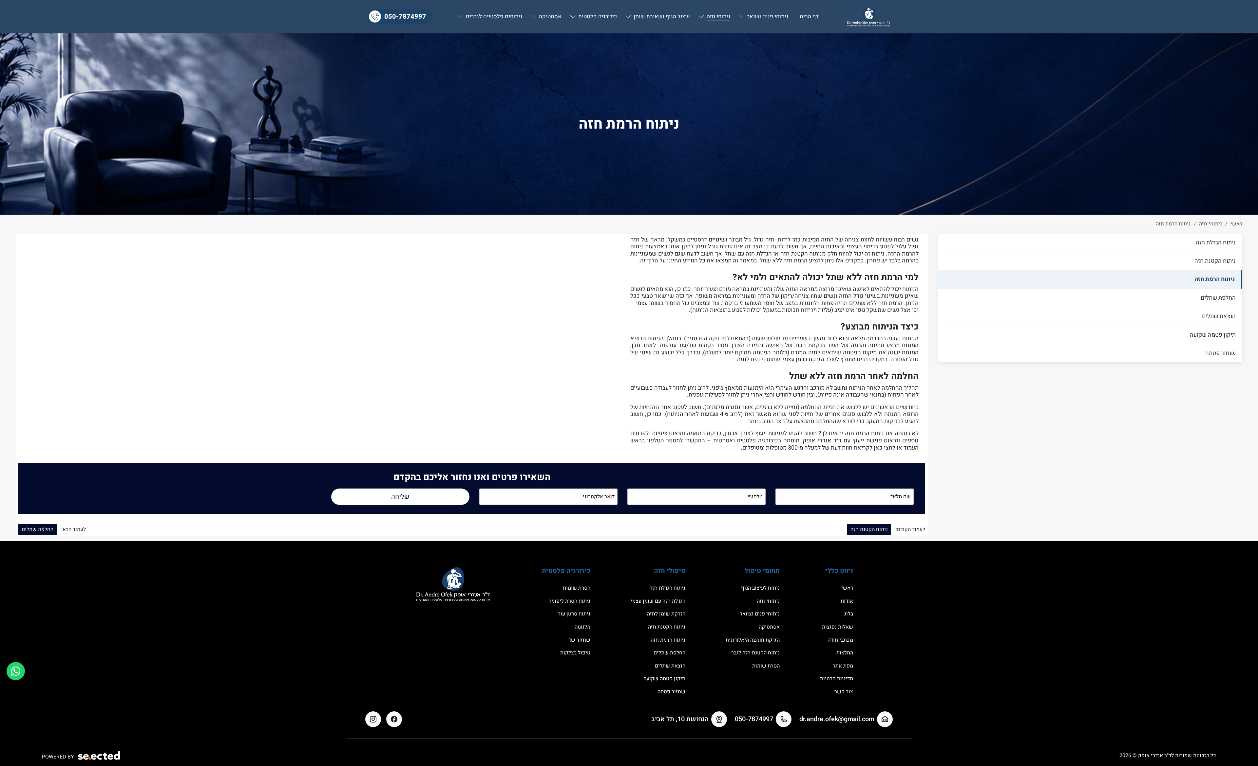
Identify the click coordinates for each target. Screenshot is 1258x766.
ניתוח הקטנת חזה (1215, 261)
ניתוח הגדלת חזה (1216, 242)
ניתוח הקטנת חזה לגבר (755, 653)
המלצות (844, 653)
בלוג (848, 614)
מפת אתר (843, 666)
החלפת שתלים (1218, 298)
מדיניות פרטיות (836, 678)
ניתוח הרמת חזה (1214, 279)
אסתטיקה (769, 627)
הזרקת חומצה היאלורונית (753, 640)
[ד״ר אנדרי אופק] (869, 17)
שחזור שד (579, 640)
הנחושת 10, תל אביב (680, 719)
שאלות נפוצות (837, 627)
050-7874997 (405, 16)
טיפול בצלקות (575, 653)
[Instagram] (373, 719)
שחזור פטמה (1220, 353)
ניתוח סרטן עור (574, 614)
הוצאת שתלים (1219, 316)
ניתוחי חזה (768, 601)
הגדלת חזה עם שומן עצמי (658, 601)
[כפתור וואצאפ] (16, 671)
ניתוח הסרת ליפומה (569, 601)
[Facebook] (394, 719)
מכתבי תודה (840, 640)
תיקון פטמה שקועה (1213, 334)
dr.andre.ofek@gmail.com (836, 719)
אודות (847, 601)
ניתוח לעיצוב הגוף (760, 588)
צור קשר (843, 691)
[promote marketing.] (99, 756)
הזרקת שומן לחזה (666, 614)
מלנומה (582, 627)
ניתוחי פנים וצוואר (760, 614)
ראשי (847, 588)
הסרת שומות (766, 666)
